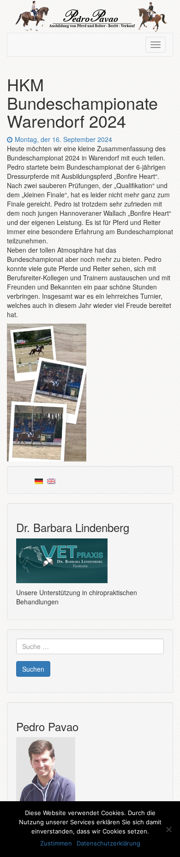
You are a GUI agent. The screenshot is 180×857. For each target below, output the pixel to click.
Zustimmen (56, 843)
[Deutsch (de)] (39, 480)
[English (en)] (51, 480)
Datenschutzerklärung (108, 843)
